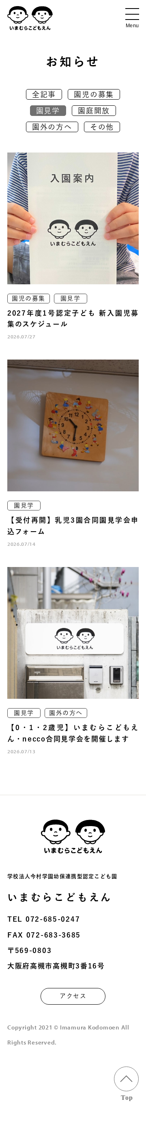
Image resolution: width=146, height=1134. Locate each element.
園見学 (48, 110)
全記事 (44, 94)
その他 (102, 127)
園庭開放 (94, 110)
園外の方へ (52, 127)
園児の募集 (94, 94)
